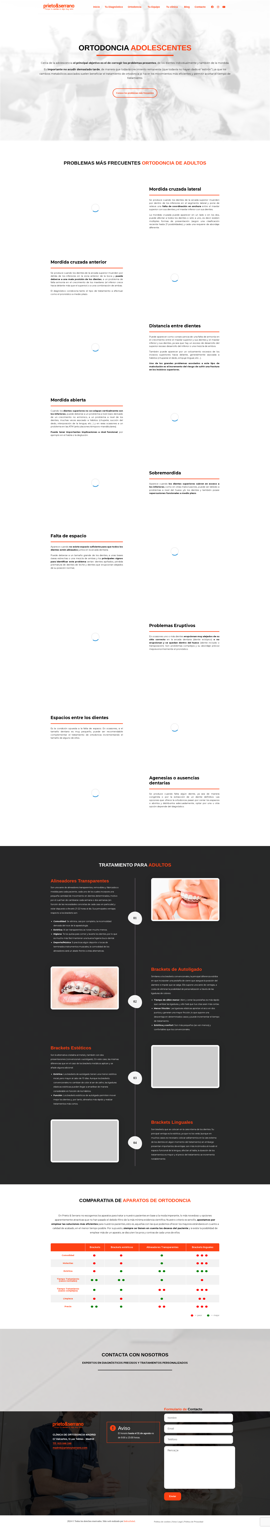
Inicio (96, 6)
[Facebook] (212, 6)
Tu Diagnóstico (114, 6)
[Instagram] (218, 6)
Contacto (200, 6)
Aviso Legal (177, 1522)
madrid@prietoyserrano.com (70, 1447)
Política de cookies (162, 1522)
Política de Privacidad (193, 1522)
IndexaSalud (129, 1521)
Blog (187, 6)
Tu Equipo (154, 6)
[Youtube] (223, 6)
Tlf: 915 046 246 (62, 1443)
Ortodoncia (134, 6)
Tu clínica (172, 6)
